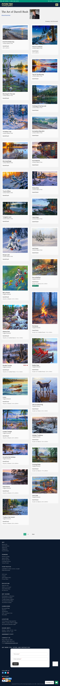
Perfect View (35, 365)
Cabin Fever (35, 217)
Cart (50, 1)
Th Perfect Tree (7, 131)
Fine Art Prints (5, 550)
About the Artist (6, 15)
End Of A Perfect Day (8, 42)
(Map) (16, 622)
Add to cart (45, 272)
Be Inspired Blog (5, 608)
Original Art (5, 549)
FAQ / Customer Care (7, 613)
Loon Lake (35, 495)
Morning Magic (7, 161)
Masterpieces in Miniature (8, 596)
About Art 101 (5, 585)
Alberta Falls (6, 331)
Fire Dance (35, 326)
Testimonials (5, 611)
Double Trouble (7, 365)
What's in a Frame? (6, 587)
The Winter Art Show (7, 602)
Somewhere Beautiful (38, 131)
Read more (15, 36)
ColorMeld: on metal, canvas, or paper (11, 568)
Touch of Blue (7, 191)
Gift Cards (4, 574)
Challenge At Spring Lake (39, 106)
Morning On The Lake (9, 94)
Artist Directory (5, 546)
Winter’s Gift (6, 255)
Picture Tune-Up (5, 559)
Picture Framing (5, 556)
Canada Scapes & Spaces (8, 599)
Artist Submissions (6, 577)
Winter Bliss (35, 188)
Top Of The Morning (38, 74)
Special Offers (5, 558)
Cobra (4, 397)
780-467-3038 (4, 1)
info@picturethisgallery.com (11, 643)
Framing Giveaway (6, 561)
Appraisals (4, 547)
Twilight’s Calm (7, 217)
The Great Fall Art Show (7, 601)
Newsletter (4, 614)
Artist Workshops (6, 588)
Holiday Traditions (37, 435)
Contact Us (57, 1)
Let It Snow (35, 248)
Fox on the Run (36, 277)
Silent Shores (6, 486)
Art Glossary (5, 590)
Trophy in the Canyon (9, 517)
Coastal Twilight (7, 431)
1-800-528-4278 (14, 1)
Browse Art (4, 544)
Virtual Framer (5, 563)
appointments (5, 634)
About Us (4, 609)
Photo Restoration (6, 570)
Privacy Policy (5, 579)
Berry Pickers (6, 292)
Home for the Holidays (9, 457)
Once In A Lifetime (37, 47)
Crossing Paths (36, 464)
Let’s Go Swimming (37, 404)
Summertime (36, 160)
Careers (4, 575)
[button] (56, 4)
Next (33, 534)
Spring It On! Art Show (7, 597)
